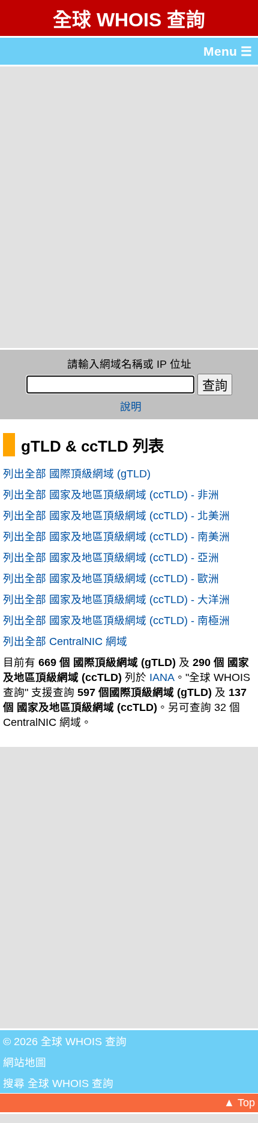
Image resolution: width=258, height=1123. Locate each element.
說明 (131, 407)
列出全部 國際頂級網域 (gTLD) (77, 474)
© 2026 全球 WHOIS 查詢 (65, 1042)
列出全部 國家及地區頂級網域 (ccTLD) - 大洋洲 (116, 600)
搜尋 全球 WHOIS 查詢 (58, 1083)
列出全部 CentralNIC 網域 (65, 641)
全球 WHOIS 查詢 (129, 20)
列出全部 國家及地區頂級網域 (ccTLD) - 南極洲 (116, 620)
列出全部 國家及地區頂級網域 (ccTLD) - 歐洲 (111, 579)
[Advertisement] (129, 207)
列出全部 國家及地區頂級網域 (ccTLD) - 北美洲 (116, 516)
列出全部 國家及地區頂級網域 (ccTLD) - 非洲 (111, 495)
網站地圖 (24, 1062)
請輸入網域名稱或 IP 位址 (129, 364)
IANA (162, 677)
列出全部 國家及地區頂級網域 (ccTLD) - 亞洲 (111, 558)
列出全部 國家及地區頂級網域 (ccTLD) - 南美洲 (116, 537)
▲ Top (239, 1103)
